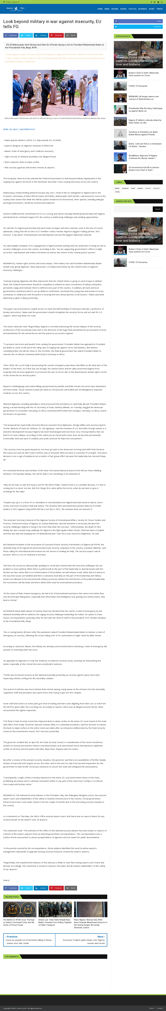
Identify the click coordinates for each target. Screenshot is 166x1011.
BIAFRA (123, 9)
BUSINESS (142, 9)
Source (6, 880)
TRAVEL (160, 9)
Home (151, 1008)
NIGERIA (114, 9)
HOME (99, 9)
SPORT (151, 9)
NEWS (107, 9)
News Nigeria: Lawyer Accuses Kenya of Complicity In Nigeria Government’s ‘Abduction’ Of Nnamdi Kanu (54, 54)
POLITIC (148, 188)
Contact (160, 1008)
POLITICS (132, 9)
